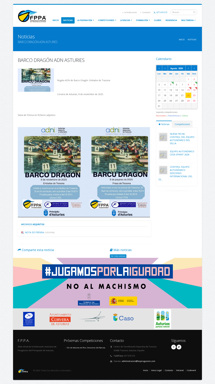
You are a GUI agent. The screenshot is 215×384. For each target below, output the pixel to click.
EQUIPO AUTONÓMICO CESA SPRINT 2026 (182, 153)
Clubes (157, 20)
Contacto (146, 12)
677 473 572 (161, 12)
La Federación (130, 12)
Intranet (180, 370)
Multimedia (187, 20)
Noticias (68, 20)
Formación (142, 20)
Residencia (171, 20)
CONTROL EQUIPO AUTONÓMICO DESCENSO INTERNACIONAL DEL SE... (175, 173)
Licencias (125, 20)
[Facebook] (173, 347)
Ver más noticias (118, 256)
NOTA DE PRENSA (39, 232)
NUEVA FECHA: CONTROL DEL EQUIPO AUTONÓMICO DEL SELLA (182, 138)
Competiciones (106, 20)
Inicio (56, 20)
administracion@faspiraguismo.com (138, 361)
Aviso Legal (156, 370)
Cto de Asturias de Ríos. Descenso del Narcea (86, 347)
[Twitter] (179, 347)
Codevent (191, 370)
